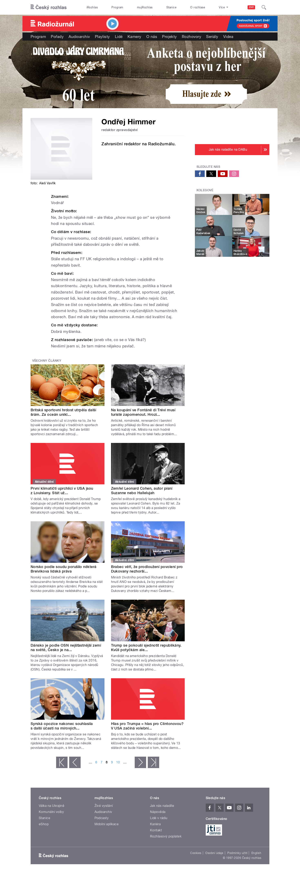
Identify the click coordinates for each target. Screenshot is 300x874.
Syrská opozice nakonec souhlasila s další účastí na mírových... (62, 726)
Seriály (212, 36)
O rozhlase (197, 7)
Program (117, 7)
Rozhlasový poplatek (165, 836)
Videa (228, 36)
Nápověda (158, 812)
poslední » (153, 762)
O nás (151, 36)
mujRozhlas (145, 7)
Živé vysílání (103, 806)
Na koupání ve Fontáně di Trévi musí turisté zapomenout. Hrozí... (143, 412)
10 (118, 762)
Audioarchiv (79, 36)
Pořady (57, 36)
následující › (140, 762)
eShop (44, 824)
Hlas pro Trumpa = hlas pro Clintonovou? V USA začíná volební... (147, 726)
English (256, 853)
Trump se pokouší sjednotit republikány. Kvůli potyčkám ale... (146, 647)
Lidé (119, 36)
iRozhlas (92, 7)
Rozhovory (191, 36)
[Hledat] (263, 7)
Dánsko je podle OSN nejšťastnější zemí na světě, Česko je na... (66, 647)
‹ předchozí (75, 762)
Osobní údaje (214, 853)
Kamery (134, 36)
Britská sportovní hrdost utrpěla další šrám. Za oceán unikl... (63, 412)
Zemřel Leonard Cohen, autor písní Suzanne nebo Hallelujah (141, 490)
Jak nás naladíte (162, 806)
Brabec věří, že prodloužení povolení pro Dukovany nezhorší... (147, 569)
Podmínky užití (237, 853)
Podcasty (101, 818)
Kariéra (155, 824)
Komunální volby (51, 812)
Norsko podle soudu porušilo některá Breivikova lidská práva (64, 569)
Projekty (169, 36)
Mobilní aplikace (106, 824)
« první (62, 762)
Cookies (195, 853)
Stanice (171, 7)
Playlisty (102, 36)
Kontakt (156, 830)
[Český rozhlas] (49, 7)
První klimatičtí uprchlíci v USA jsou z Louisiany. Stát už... (62, 490)
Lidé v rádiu (159, 818)
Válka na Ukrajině (51, 806)
